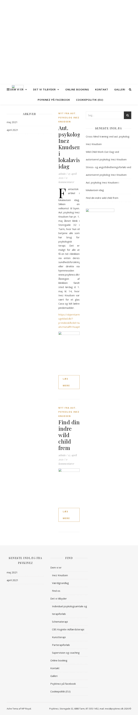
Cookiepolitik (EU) (89, 99)
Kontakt (101, 89)
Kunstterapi (59, 637)
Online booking (77, 89)
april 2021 (12, 130)
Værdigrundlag (60, 583)
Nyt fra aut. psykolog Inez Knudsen (68, 117)
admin (61, 173)
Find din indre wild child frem (69, 434)
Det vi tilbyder (44, 89)
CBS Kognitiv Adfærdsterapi (68, 629)
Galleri (119, 89)
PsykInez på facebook (54, 99)
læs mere (66, 382)
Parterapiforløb (61, 645)
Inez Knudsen (60, 575)
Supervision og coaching (66, 652)
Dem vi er (17, 89)
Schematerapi (60, 621)
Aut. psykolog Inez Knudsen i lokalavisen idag (72, 147)
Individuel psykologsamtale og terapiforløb (69, 610)
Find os (56, 590)
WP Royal (26, 708)
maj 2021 (12, 122)
